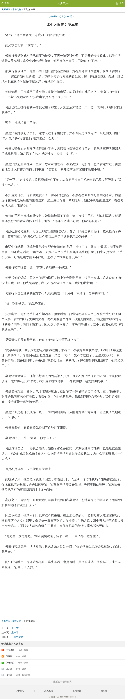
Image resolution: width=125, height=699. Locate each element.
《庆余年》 (15, 650)
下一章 (15, 628)
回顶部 (104, 691)
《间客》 (14, 656)
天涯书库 (62, 3)
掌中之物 (16, 9)
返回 (6, 3)
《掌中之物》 (18, 637)
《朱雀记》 (15, 662)
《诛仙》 (14, 669)
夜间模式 (54, 16)
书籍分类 (77, 691)
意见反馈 (48, 691)
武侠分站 (20, 691)
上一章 (15, 632)
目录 (122, 3)
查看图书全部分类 (62, 681)
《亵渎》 (16, 675)
